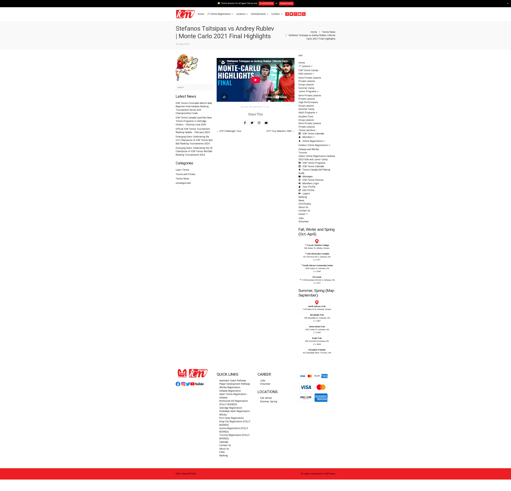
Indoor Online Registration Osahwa (316, 156)
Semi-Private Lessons (309, 78)
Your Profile (308, 187)
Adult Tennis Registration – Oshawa (233, 396)
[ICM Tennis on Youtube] (197, 386)
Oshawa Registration (230, 391)
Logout (306, 194)
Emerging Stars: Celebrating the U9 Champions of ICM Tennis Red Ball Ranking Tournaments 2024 (194, 151)
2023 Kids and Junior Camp (313, 159)
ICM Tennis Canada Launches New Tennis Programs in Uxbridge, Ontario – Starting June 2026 (194, 121)
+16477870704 (267, 3)
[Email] (299, 14)
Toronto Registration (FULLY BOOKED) (234, 437)
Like (267, 107)
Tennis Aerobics (306, 130)
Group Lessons (306, 85)
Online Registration (312, 141)
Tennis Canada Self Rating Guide (314, 171)
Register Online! (286, 3)
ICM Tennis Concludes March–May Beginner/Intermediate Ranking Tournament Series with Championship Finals (194, 108)
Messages (307, 176)
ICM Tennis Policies (312, 180)
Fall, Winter (266, 398)
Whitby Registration (229, 387)
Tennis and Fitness (185, 174)
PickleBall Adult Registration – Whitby (235, 413)
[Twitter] (291, 14)
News (301, 200)
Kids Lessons (305, 74)
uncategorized (183, 183)
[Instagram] (295, 14)
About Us (303, 207)
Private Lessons (306, 81)
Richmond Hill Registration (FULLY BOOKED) (233, 402)
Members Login (310, 183)
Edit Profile (308, 190)
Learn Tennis (182, 170)
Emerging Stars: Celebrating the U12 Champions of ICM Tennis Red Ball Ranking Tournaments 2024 (194, 140)
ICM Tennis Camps (308, 70)
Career (301, 214)
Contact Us (304, 211)
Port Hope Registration (231, 418)
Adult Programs (306, 113)
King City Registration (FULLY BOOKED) (234, 423)
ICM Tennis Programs (313, 163)
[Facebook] (287, 14)
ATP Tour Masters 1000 (279, 131)
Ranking (302, 197)
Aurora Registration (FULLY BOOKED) (233, 430)
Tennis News (328, 32)
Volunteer (303, 222)
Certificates (304, 204)
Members (307, 137)
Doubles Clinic (306, 117)
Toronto (302, 153)
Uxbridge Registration (230, 408)
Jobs (301, 218)
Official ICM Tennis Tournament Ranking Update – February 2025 (193, 130)
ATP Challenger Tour (230, 131)
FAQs (222, 452)
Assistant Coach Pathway (232, 381)
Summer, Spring (268, 401)
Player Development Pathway (234, 384)
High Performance (308, 102)
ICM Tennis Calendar (313, 134)
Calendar (223, 442)
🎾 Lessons (304, 66)
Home (314, 32)
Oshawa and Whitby (308, 149)
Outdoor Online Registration (313, 145)
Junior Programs (307, 91)
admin (245, 107)
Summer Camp (306, 88)
